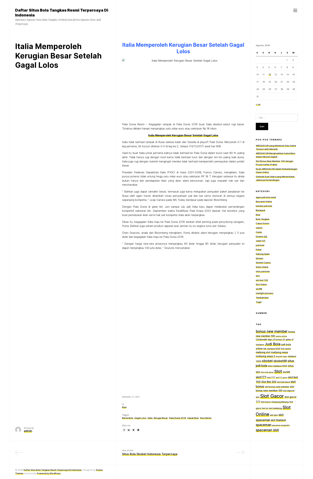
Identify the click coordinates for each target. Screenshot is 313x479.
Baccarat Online (264, 201)
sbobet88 (280, 361)
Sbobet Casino (263, 262)
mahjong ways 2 (265, 356)
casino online (281, 336)
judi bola (260, 245)
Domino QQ (261, 236)
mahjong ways (279, 352)
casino (259, 227)
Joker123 (260, 240)
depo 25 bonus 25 (276, 339)
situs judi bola (263, 271)
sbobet (267, 361)
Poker (259, 249)
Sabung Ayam (263, 254)
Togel (258, 302)
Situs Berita (205, 418)
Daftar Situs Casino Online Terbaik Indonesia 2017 (76, 454)
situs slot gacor (267, 372)
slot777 (261, 377)
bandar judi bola (264, 206)
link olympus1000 (271, 349)
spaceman (263, 425)
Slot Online (261, 284)
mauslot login (281, 356)
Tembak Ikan (262, 297)
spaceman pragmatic (281, 425)
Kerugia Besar (161, 418)
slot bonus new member (277, 386)
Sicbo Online (262, 267)
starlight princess (264, 293)
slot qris (274, 415)
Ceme (259, 232)
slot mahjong (275, 408)
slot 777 (271, 377)
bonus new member (272, 331)
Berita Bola (127, 418)
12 (269, 74)
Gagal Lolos (140, 418)
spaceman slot (267, 430)
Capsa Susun (262, 223)
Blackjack (260, 210)
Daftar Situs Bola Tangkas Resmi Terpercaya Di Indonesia (53, 470)
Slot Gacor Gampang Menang (275, 402)
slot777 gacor (281, 378)
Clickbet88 (261, 339)
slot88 (259, 288)
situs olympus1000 (277, 366)
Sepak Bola (193, 418)
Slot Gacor (272, 396)
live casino (286, 349)
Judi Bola (273, 344)
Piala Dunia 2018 (177, 418)
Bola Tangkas (262, 219)
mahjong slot (263, 352)
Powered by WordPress (49, 473)
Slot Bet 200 (268, 381)
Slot (258, 275)
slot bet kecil (283, 382)
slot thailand (278, 420)
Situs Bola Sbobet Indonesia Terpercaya (149, 454)
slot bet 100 (262, 280)
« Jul (258, 104)
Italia (150, 418)
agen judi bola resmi (266, 197)
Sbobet (259, 258)
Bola (124, 407)
